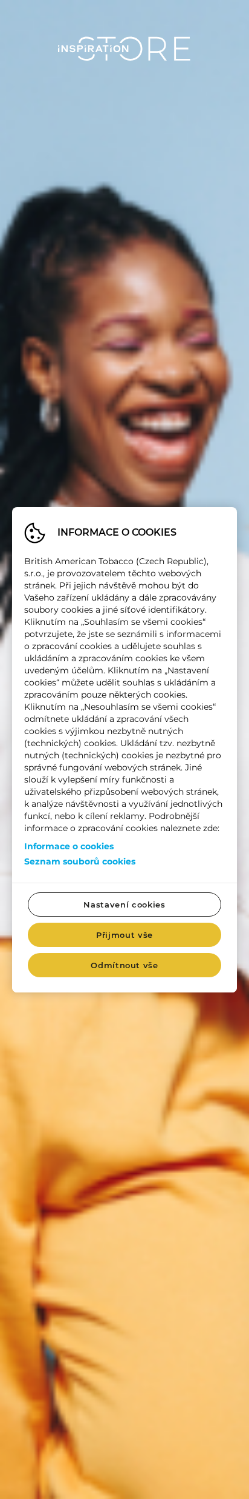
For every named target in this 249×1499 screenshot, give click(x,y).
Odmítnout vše (124, 965)
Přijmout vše (124, 935)
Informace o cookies (69, 846)
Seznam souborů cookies (79, 861)
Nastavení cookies (124, 904)
